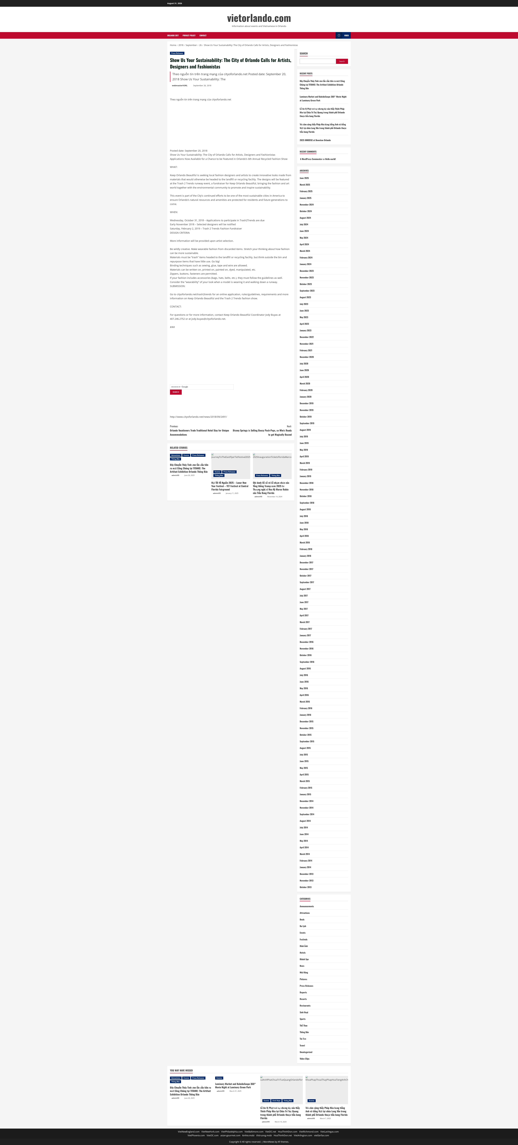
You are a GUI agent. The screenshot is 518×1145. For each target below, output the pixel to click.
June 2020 (304, 370)
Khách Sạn (304, 959)
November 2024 (307, 204)
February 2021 (306, 350)
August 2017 (305, 589)
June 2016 (304, 681)
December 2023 (307, 270)
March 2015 (305, 781)
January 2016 (305, 714)
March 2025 (305, 184)
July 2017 (304, 595)
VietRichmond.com (308, 1131)
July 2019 (304, 436)
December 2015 (306, 721)
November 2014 (306, 807)
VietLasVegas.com (329, 1131)
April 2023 (304, 323)
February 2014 (306, 860)
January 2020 (305, 396)
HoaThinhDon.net (283, 1135)
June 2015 (304, 761)
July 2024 (304, 224)
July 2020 (304, 363)
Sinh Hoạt (304, 1012)
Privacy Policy (189, 35)
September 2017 (307, 582)
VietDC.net (270, 1131)
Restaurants (305, 1005)
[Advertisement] (190, 126)
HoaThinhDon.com (287, 1131)
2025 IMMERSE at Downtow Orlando (315, 140)
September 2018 (307, 502)
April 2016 (304, 695)
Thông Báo (175, 459)
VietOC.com (213, 1135)
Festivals (303, 939)
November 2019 (306, 410)
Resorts (303, 999)
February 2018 (306, 549)
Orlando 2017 (173, 35)
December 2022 (307, 337)
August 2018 (305, 509)
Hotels (303, 952)
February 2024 (306, 257)
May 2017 (304, 608)
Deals (302, 919)
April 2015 (304, 774)
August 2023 (305, 297)
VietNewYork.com (210, 1131)
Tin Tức (303, 1038)
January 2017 (305, 635)
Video (346, 35)
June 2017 (304, 602)
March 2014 (305, 854)
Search (304, 53)
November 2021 (306, 343)
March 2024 (305, 250)
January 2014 (305, 867)
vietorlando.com (259, 17)
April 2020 (304, 376)
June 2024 (304, 231)
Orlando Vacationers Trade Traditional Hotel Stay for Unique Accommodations (199, 430)
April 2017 (304, 615)
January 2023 (305, 330)
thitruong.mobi (264, 1135)
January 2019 (305, 476)
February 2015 (306, 787)
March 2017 (305, 622)
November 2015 (306, 728)
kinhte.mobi (248, 1135)
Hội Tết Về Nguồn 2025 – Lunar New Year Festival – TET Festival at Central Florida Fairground (229, 486)
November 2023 (307, 277)
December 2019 (306, 403)
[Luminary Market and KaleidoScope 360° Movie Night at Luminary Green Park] (236, 1078)
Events (186, 455)
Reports (303, 992)
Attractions (175, 455)
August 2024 (305, 217)
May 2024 (304, 237)
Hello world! (330, 159)
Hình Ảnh (304, 946)
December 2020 (307, 357)
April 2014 (304, 847)
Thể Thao (303, 1025)
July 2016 (304, 675)
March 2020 (305, 383)
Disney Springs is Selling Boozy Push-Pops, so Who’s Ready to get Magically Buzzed (262, 430)
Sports (303, 1019)
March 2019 (305, 463)
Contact (203, 35)
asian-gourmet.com (230, 1135)
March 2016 (305, 701)
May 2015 (304, 767)
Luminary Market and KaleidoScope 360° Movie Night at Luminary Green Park (235, 1085)
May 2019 (304, 449)
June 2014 (304, 834)
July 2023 (304, 304)
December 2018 (306, 483)
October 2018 (305, 496)
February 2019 (306, 469)
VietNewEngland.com (189, 1131)
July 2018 (304, 516)
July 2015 (304, 754)
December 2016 (306, 642)
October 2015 (305, 734)
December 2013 (306, 874)
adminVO (175, 475)
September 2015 (307, 741)
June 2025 (304, 178)
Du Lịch (303, 926)
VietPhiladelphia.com (232, 1131)
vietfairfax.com (321, 1135)
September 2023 (307, 290)
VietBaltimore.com (254, 1131)
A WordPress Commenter (311, 159)
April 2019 (304, 456)
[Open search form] (333, 35)
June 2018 (304, 522)
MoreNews (268, 1141)
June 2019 (304, 443)
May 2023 (304, 317)
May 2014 (304, 840)
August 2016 (305, 668)
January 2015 (305, 794)
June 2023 (304, 310)
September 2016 (307, 661)
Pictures (303, 979)
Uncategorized (306, 1052)
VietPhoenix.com (196, 1135)
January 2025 (305, 198)
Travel (302, 1045)
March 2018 (305, 542)
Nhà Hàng (304, 972)
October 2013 (305, 887)
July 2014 (304, 827)
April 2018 (304, 535)
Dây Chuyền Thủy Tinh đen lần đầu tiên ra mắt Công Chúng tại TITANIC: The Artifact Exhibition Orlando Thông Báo (189, 468)
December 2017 (306, 562)
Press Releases (177, 53)
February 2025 (306, 191)
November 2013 (306, 880)
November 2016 (306, 648)
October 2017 (305, 575)
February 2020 (306, 390)
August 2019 (305, 429)
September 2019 (307, 423)
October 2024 (306, 211)
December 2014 (306, 801)
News (302, 965)
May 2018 (304, 529)
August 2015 (305, 748)
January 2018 (305, 555)
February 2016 (306, 708)
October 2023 (306, 284)
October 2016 (306, 655)
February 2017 (306, 628)
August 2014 (305, 820)
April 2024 (304, 244)
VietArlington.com (303, 1135)
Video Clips (304, 1058)
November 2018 (306, 489)
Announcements (307, 906)
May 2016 (304, 688)
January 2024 (305, 264)
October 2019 (306, 416)
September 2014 (307, 814)
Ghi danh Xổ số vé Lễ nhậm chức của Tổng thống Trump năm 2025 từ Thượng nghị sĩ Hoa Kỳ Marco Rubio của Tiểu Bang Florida (271, 488)
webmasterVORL (180, 85)
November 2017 (306, 569)
